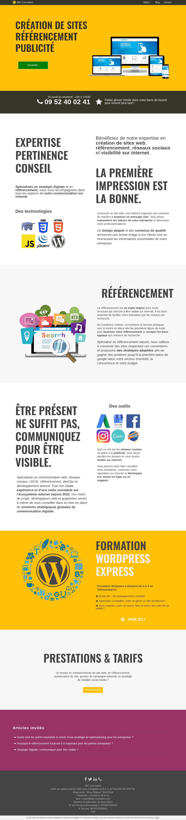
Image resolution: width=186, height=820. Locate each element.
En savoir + (33, 65)
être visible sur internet (139, 311)
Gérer (157, 818)
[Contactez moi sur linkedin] (95, 779)
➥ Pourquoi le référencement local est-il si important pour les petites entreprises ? (63, 743)
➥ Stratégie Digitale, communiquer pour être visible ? (46, 749)
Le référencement (108, 307)
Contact (167, 2)
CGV (93, 812)
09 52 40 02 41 (66, 102)
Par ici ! (136, 619)
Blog (157, 2)
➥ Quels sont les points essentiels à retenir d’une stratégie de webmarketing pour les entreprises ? (73, 737)
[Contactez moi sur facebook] (85, 779)
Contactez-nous (93, 690)
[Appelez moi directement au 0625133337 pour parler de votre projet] (100, 779)
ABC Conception (25, 2)
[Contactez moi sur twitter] (90, 779)
